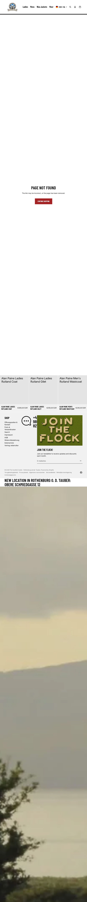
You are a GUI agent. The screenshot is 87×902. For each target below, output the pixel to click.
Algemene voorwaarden (37, 472)
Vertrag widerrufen (11, 445)
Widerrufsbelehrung (12, 440)
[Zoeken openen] (70, 6)
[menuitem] (51, 6)
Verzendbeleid (50, 472)
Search (7, 432)
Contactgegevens (10, 475)
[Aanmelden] (80, 461)
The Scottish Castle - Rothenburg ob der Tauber (25, 470)
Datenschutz (9, 443)
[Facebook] (81, 472)
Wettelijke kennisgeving (64, 472)
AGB (6, 437)
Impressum (9, 435)
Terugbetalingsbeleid (11, 472)
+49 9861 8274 (36, 421)
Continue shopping (44, 201)
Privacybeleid (23, 472)
